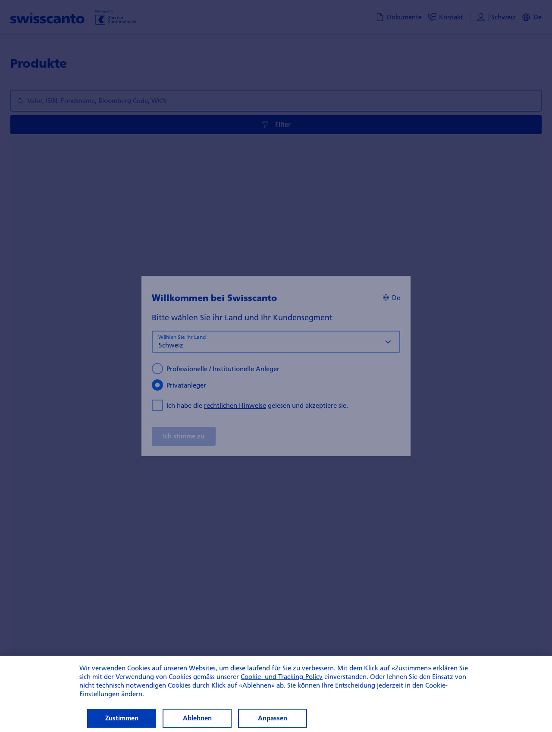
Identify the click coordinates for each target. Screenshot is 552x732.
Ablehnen (197, 718)
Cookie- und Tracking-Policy (282, 676)
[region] (276, 694)
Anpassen (272, 718)
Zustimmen (121, 718)
